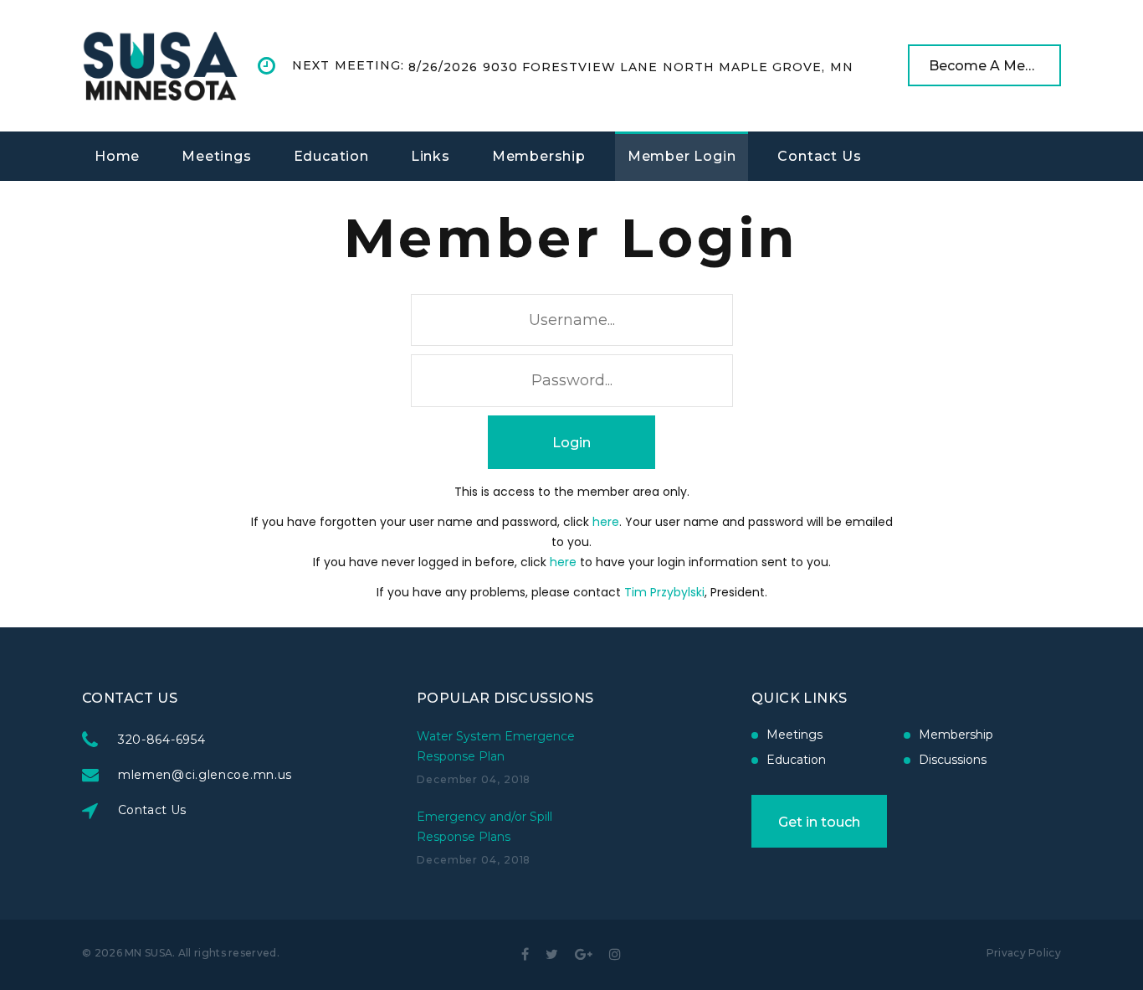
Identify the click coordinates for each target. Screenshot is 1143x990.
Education (331, 156)
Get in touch (819, 822)
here (605, 521)
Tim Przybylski (664, 592)
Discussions (953, 759)
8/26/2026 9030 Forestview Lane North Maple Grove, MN (630, 67)
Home (117, 156)
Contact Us (819, 156)
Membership (539, 156)
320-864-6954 (161, 739)
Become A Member (995, 66)
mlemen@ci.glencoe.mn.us (205, 774)
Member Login (682, 156)
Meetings (216, 156)
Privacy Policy (1024, 952)
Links (430, 156)
